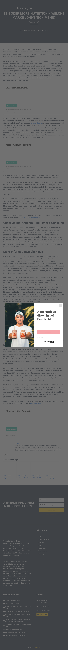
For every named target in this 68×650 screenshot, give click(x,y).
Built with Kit (48, 341)
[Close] (60, 305)
